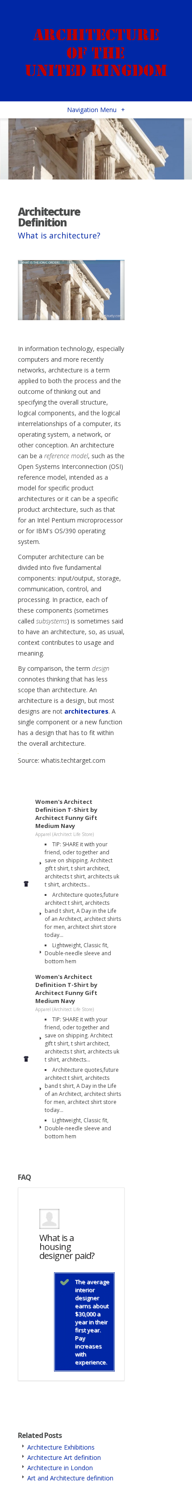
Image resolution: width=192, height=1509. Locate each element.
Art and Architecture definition (70, 1478)
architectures (86, 711)
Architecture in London (60, 1467)
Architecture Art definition (64, 1457)
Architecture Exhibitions (61, 1447)
